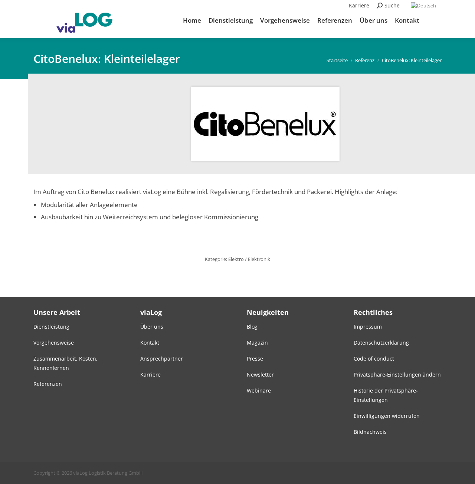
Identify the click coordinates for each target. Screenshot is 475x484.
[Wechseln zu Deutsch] (424, 5)
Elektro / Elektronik (249, 259)
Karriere (359, 5)
